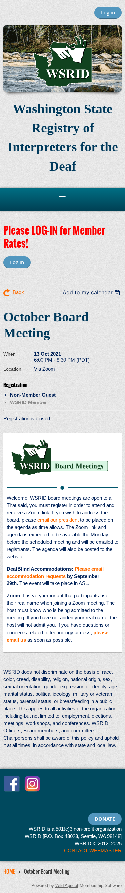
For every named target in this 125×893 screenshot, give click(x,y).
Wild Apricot (66, 885)
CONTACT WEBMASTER (93, 850)
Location (12, 369)
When (9, 354)
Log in (108, 12)
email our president (58, 520)
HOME (9, 871)
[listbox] (92, 292)
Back (18, 292)
